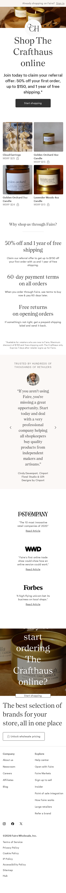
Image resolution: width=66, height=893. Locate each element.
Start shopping (33, 103)
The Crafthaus (51, 345)
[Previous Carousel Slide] (10, 427)
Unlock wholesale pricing (25, 736)
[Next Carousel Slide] (55, 427)
